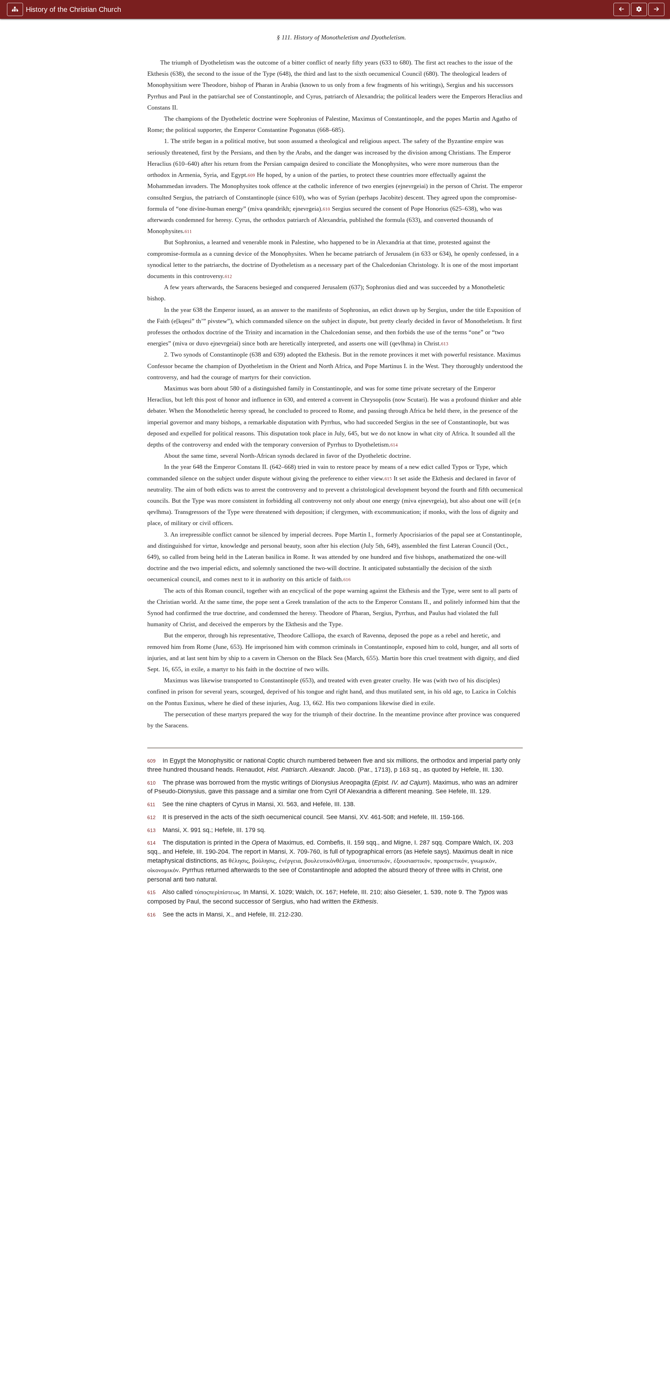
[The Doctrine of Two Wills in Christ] (621, 9)
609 (251, 175)
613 (444, 344)
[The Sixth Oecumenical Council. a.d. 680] (656, 9)
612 (228, 276)
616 (347, 579)
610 (326, 209)
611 (188, 231)
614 (394, 445)
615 (388, 479)
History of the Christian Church (73, 9)
